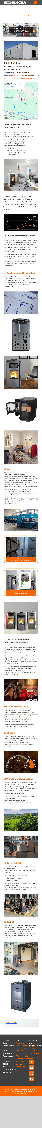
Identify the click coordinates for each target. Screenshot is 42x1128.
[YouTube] (31, 1067)
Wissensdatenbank (21, 1093)
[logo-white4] (15, 2)
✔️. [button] (8, 209)
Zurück (29, 15)
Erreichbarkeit (15, 1091)
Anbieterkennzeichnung (29, 1091)
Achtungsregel (22, 1061)
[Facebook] (31, 1062)
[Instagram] (31, 1073)
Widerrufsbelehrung (24, 1059)
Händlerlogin (34, 1053)
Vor (35, 15)
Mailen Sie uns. (11, 1022)
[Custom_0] (31, 1079)
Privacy (6, 1091)
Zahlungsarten (22, 1048)
